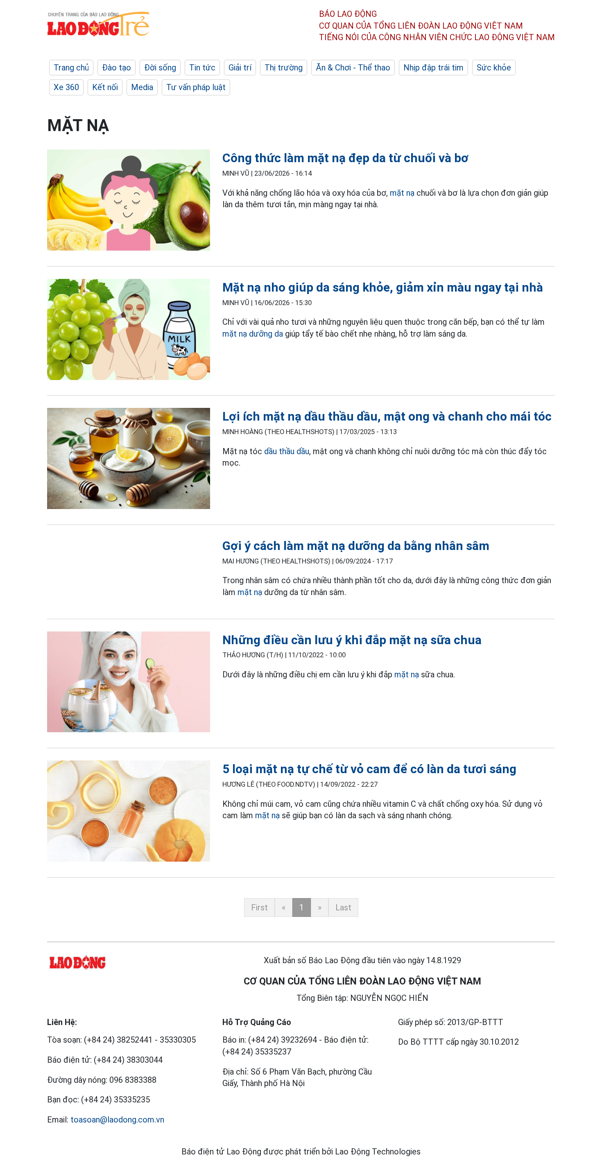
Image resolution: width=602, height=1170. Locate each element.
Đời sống (160, 67)
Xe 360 (66, 87)
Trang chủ (71, 67)
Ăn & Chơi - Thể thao (353, 67)
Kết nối (105, 87)
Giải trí (240, 67)
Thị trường (284, 67)
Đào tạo (116, 67)
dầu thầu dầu (286, 451)
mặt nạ (402, 193)
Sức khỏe (494, 67)
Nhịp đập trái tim (433, 67)
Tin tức (202, 67)
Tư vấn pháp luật (196, 87)
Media (142, 87)
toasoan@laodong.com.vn (117, 1120)
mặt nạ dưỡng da (252, 334)
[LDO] (128, 201)
